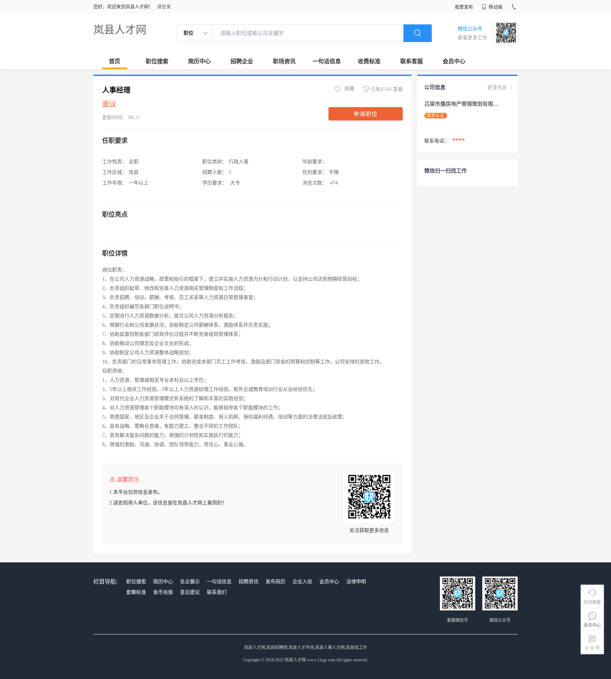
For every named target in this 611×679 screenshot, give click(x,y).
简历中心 (199, 61)
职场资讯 (284, 61)
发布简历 (275, 581)
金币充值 (163, 592)
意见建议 (190, 592)
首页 (114, 61)
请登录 (164, 6)
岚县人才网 (119, 29)
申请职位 (366, 114)
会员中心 (454, 61)
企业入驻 (302, 581)
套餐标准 (136, 592)
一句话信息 (327, 61)
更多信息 (497, 87)
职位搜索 (157, 61)
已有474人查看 (387, 89)
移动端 (495, 7)
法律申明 (356, 581)
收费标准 (369, 61)
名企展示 (190, 581)
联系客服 (411, 61)
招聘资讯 (248, 581)
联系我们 (217, 592)
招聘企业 (242, 61)
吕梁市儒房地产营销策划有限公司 (464, 104)
